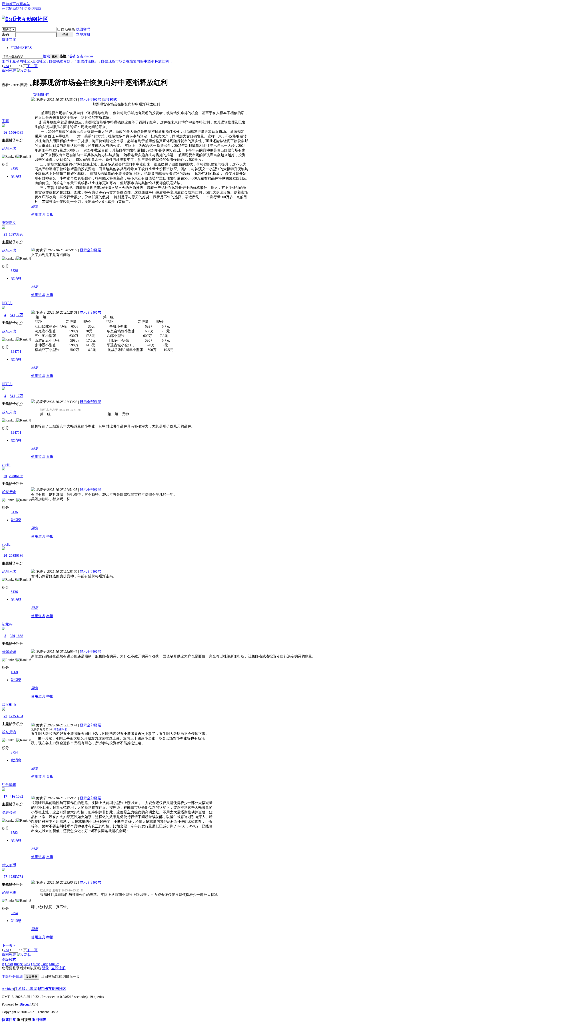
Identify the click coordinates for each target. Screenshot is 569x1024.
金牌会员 (9, 652)
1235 (12, 716)
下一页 (32, 66)
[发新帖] (24, 71)
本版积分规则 (12, 976)
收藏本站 (23, 4)
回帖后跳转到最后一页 (62, 976)
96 (5, 132)
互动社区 (21, 48)
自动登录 (68, 29)
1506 (12, 132)
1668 (19, 636)
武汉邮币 (9, 704)
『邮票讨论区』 (85, 61)
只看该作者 (60, 729)
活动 (72, 56)
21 (5, 234)
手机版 (20, 989)
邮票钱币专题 (59, 61)
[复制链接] (41, 95)
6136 (19, 476)
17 (5, 796)
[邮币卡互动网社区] (25, 19)
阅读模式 (110, 99)
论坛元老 (9, 148)
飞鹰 (5, 121)
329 (12, 636)
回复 (34, 206)
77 (5, 716)
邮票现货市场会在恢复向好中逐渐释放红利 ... (136, 61)
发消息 (16, 176)
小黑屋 (31, 989)
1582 (19, 796)
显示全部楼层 (90, 99)
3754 (19, 716)
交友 (80, 56)
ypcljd (6, 465)
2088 (12, 476)
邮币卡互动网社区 (16, 61)
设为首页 (9, 4)
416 (12, 796)
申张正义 (9, 223)
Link (27, 964)
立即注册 (83, 34)
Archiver (8, 989)
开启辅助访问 (12, 8)
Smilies (54, 964)
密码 (5, 34)
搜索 (46, 56)
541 (12, 315)
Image (18, 964)
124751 (16, 351)
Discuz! (25, 1004)
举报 (49, 214)
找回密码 (83, 29)
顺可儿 (7, 303)
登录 (45, 968)
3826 (19, 234)
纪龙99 (7, 624)
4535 (19, 132)
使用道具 (38, 214)
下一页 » (8, 945)
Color (9, 964)
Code (44, 964)
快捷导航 (9, 39)
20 (5, 476)
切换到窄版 (33, 8)
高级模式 (9, 959)
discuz (88, 56)
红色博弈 (9, 785)
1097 (12, 234)
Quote (35, 964)
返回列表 (9, 71)
